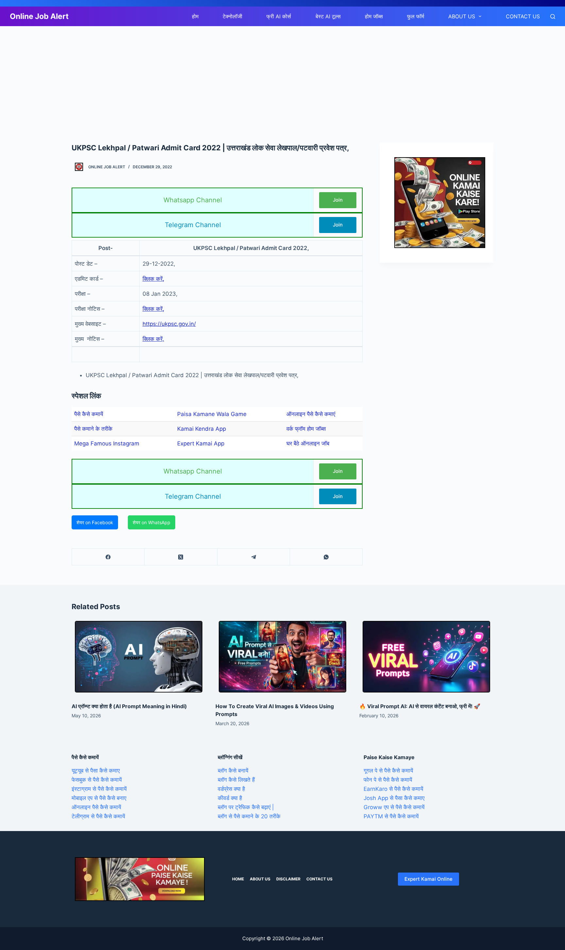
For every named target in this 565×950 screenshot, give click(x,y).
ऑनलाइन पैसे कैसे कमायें (96, 807)
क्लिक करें (153, 278)
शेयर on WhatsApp (151, 522)
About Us (461, 16)
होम (195, 16)
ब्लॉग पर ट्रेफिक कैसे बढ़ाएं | (246, 807)
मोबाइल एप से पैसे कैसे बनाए (99, 798)
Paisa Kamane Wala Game (212, 414)
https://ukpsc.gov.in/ (169, 324)
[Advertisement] (196, 74)
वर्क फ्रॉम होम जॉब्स (306, 428)
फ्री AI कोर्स (278, 16)
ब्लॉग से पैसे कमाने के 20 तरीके (249, 816)
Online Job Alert (39, 16)
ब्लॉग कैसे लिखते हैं (236, 779)
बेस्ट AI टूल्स (328, 16)
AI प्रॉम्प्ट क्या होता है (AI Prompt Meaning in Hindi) (129, 706)
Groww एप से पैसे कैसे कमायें (394, 807)
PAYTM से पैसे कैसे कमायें (391, 816)
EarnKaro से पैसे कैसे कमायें (393, 789)
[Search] (552, 16)
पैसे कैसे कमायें (88, 414)
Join (338, 200)
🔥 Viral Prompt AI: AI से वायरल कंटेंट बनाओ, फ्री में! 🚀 (419, 706)
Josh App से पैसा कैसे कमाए (394, 798)
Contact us (523, 16)
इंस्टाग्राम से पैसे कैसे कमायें (99, 789)
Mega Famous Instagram (106, 443)
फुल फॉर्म (415, 16)
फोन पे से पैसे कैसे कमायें (388, 779)
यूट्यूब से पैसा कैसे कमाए (96, 770)
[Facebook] (108, 557)
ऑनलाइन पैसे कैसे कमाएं (310, 414)
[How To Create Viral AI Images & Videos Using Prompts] (282, 657)
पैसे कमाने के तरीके (93, 428)
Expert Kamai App (200, 443)
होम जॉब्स (374, 16)
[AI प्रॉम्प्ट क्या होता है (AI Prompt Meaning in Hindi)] (139, 657)
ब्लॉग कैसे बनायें (233, 770)
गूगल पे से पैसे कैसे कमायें (388, 770)
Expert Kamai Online (428, 879)
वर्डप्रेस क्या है (231, 789)
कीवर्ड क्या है (230, 798)
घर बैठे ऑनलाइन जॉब (307, 443)
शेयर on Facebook (95, 522)
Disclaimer (288, 878)
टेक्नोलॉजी (232, 16)
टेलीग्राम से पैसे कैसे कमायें (98, 816)
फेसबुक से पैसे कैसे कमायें (97, 779)
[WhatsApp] (326, 557)
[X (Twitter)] (181, 557)
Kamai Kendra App (201, 428)
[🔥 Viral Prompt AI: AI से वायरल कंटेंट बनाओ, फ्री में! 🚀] (426, 657)
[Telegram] (253, 557)
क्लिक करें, (153, 339)
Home (238, 878)
